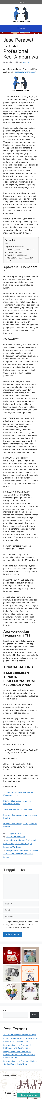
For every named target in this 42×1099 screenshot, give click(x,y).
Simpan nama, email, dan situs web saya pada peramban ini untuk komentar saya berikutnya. (22, 924)
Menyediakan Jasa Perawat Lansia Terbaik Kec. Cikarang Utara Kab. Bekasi (20, 853)
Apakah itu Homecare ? (15, 246)
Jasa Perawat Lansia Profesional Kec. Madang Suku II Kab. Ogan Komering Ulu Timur (19, 843)
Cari (5, 1010)
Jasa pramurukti (13, 833)
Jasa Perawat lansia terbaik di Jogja (19, 1035)
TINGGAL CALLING (14, 252)
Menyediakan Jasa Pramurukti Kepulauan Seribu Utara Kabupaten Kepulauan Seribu (19, 1055)
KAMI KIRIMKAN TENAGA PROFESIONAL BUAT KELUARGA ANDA (19, 258)
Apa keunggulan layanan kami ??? (20, 249)
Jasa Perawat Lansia (15, 837)
